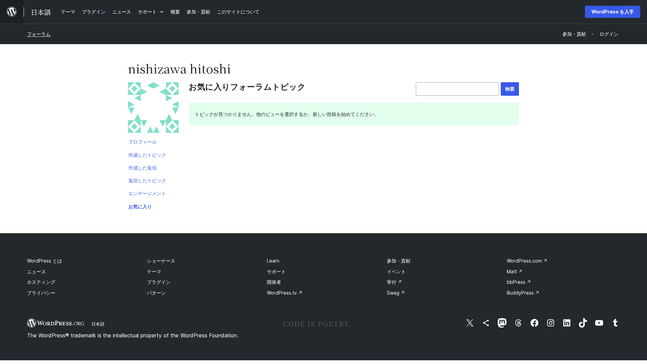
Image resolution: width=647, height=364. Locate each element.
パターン (156, 293)
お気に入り (140, 206)
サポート (276, 271)
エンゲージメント (147, 193)
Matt (515, 271)
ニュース (36, 271)
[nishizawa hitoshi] (153, 108)
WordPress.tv (285, 293)
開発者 (274, 282)
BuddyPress (523, 293)
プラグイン (159, 282)
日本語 (97, 324)
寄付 (394, 282)
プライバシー (41, 293)
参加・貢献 (398, 261)
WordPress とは (44, 261)
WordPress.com (527, 261)
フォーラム (39, 34)
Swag (396, 293)
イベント (396, 271)
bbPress (519, 282)
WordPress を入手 (612, 11)
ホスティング (41, 282)
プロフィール (142, 142)
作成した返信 (142, 168)
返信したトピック (147, 180)
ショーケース (161, 261)
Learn (273, 261)
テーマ (154, 271)
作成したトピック (147, 155)
